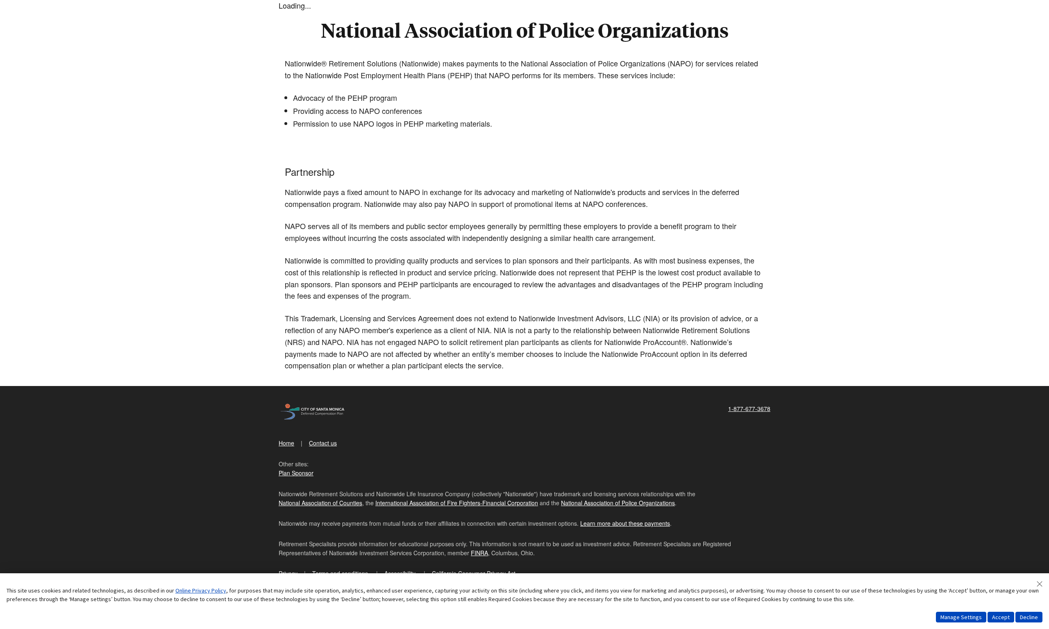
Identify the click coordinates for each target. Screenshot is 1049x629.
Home (286, 443)
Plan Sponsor (296, 473)
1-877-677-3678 (749, 408)
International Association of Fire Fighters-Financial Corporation (456, 503)
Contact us (323, 443)
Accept (1001, 617)
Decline (1029, 617)
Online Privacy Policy (200, 590)
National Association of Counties (320, 503)
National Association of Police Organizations (618, 503)
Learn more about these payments (625, 523)
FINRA (479, 553)
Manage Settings (961, 617)
